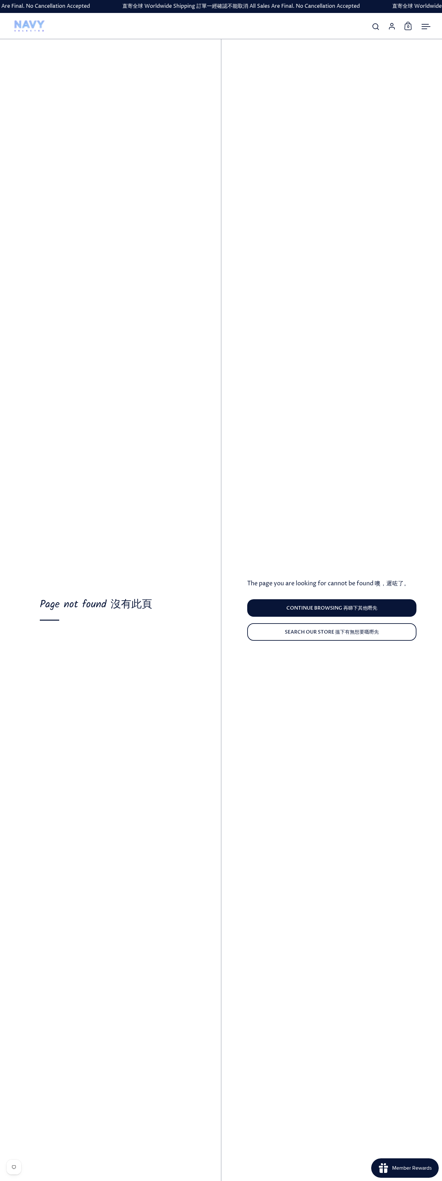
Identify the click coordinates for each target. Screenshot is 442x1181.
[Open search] (375, 26)
